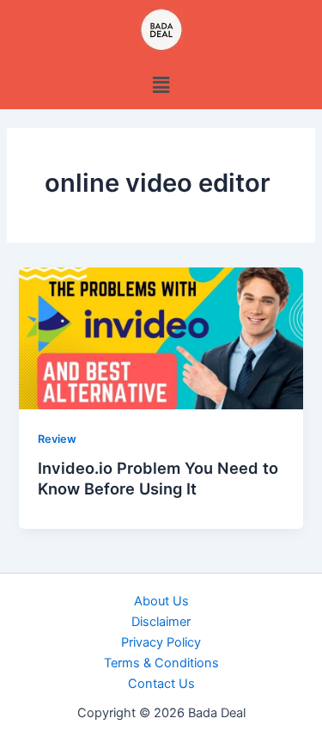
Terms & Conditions (161, 663)
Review (57, 439)
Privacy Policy (161, 642)
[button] (160, 85)
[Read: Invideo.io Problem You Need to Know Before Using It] (160, 337)
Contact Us (161, 683)
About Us (161, 601)
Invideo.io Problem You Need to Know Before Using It (158, 478)
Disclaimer (161, 621)
